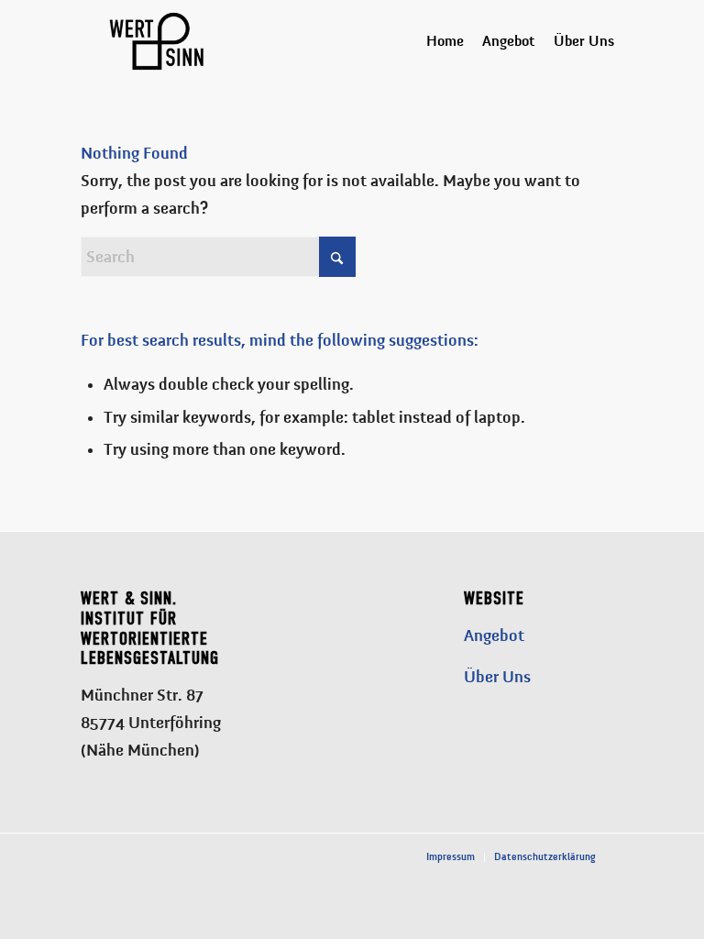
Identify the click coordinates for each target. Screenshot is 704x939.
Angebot (494, 635)
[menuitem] (445, 41)
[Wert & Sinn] (156, 41)
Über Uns (497, 677)
